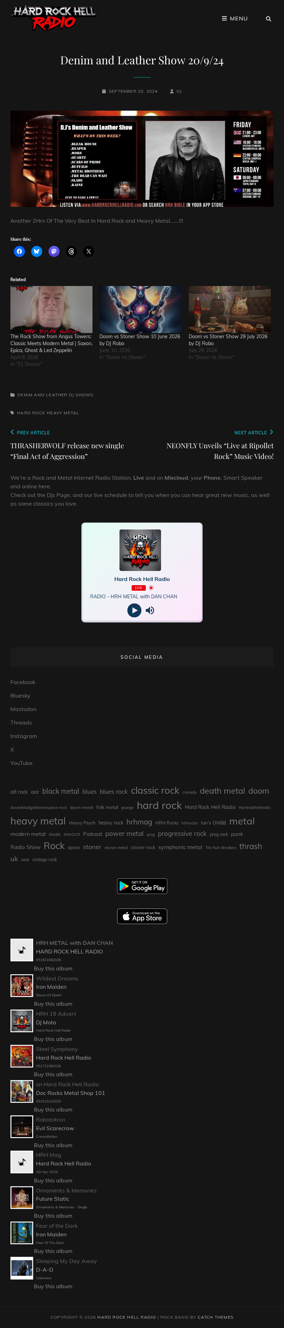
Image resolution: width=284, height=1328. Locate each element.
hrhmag (139, 821)
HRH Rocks (167, 823)
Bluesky (20, 695)
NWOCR (72, 834)
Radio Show (25, 847)
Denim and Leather (42, 394)
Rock (54, 845)
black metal (60, 791)
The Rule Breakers (220, 847)
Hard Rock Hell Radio (210, 807)
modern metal (28, 833)
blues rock (114, 791)
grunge (127, 807)
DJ (179, 91)
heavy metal (63, 412)
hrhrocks (189, 823)
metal (242, 821)
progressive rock (182, 833)
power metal (124, 833)
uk (14, 858)
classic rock (155, 790)
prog (151, 834)
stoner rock (143, 847)
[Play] (134, 610)
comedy (190, 792)
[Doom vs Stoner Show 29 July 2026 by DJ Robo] (230, 309)
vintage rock (44, 859)
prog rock (219, 834)
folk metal (107, 807)
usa (25, 859)
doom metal (81, 807)
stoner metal (116, 847)
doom (258, 791)
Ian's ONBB (213, 823)
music (55, 834)
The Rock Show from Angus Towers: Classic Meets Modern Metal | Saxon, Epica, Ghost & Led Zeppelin (51, 343)
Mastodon (23, 709)
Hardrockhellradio (254, 807)
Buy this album (53, 968)
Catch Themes (215, 1317)
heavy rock (110, 823)
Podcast (92, 834)
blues (89, 791)
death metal (222, 790)
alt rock (19, 791)
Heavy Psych (82, 823)
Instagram (23, 735)
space (74, 847)
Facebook (22, 682)
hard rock (31, 412)
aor (35, 791)
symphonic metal (180, 846)
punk (237, 834)
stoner (92, 847)
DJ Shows (81, 394)
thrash (250, 846)
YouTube (21, 762)
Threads (21, 722)
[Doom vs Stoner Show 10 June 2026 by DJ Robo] (140, 309)
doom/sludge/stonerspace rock (38, 807)
